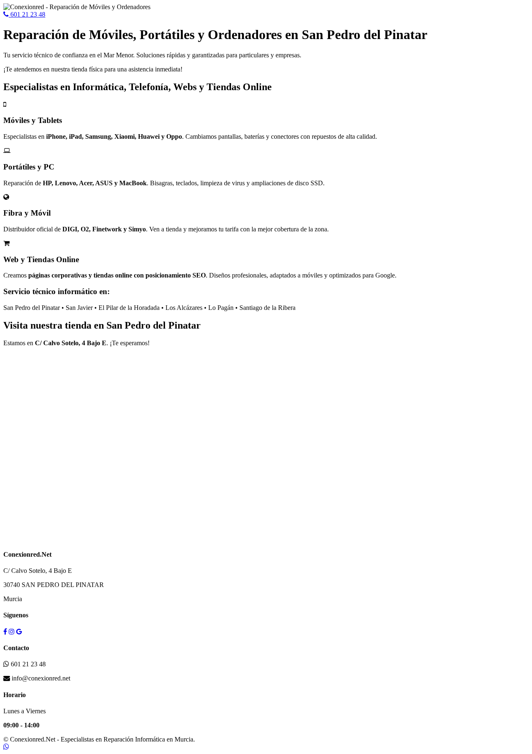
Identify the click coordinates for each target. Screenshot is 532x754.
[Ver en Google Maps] (19, 631)
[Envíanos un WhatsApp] (6, 746)
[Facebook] (5, 631)
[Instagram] (12, 631)
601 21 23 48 (27, 14)
